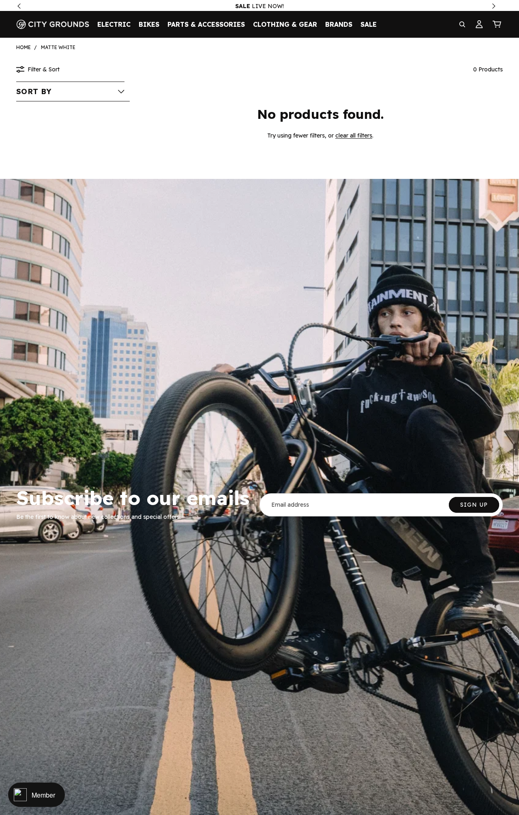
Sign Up (474, 504)
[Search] (462, 24)
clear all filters (353, 135)
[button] (70, 91)
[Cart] (497, 24)
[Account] (479, 24)
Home (23, 47)
